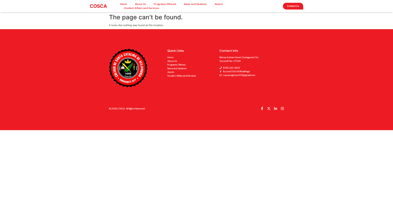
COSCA (98, 6)
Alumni (219, 4)
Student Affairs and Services (141, 8)
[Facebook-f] (262, 108)
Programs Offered (165, 4)
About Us (140, 4)
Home (123, 4)
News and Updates (195, 4)
